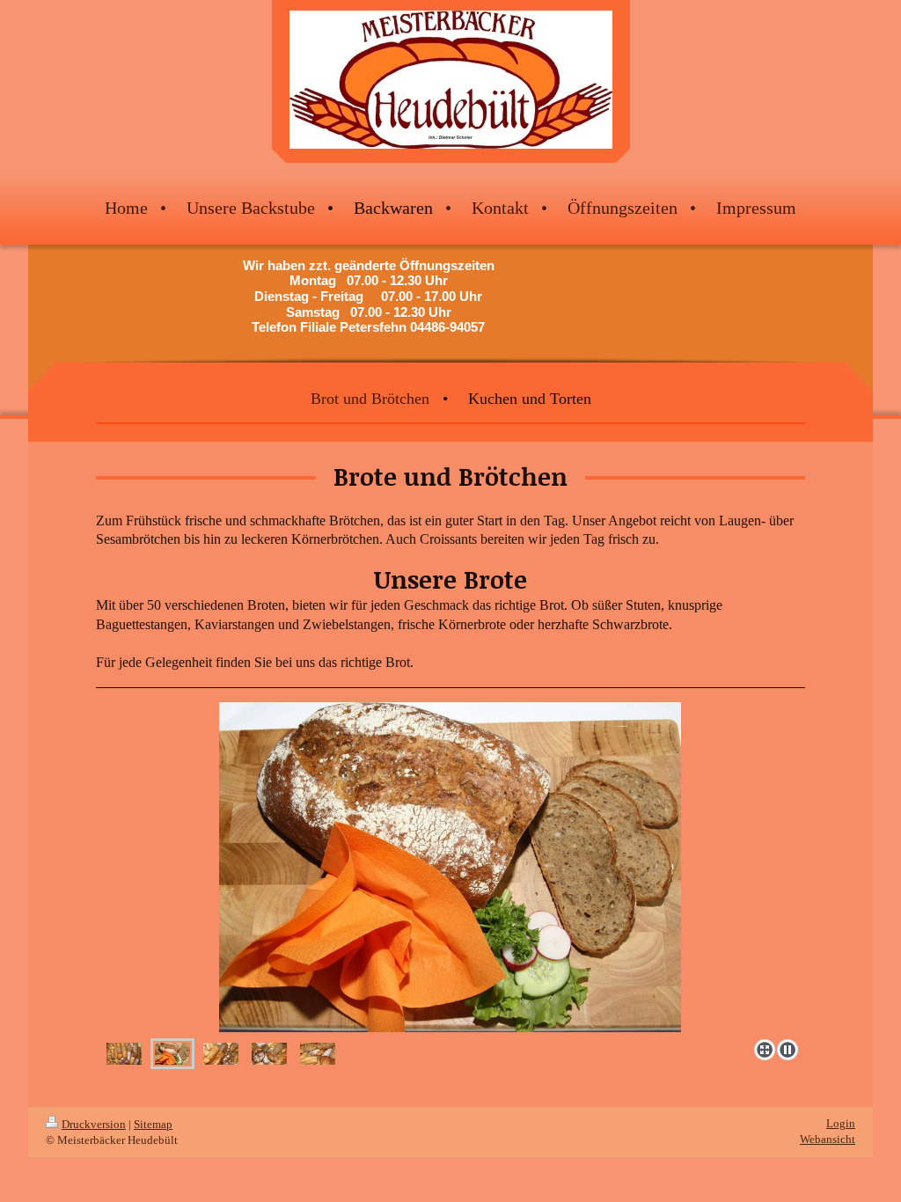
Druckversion (94, 1124)
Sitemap (153, 1124)
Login (840, 1123)
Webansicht (827, 1139)
